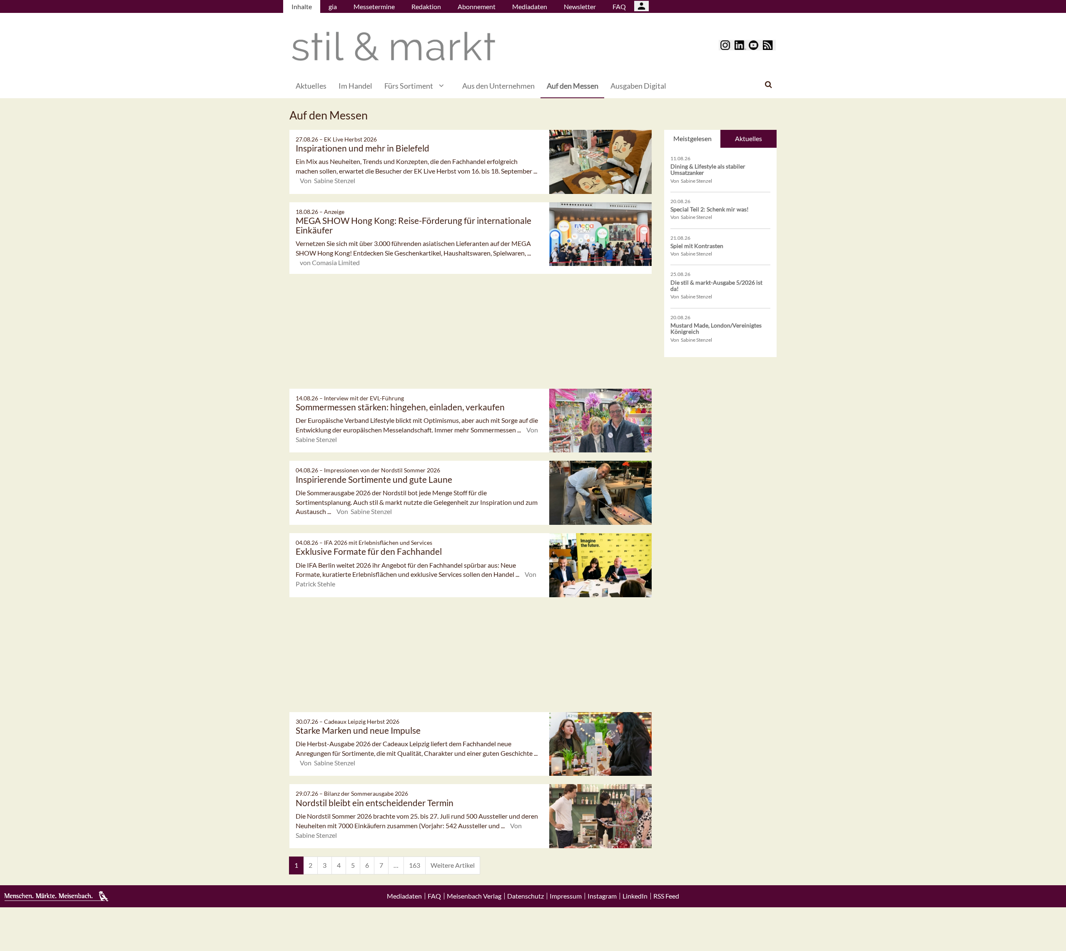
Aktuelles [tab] (748, 138)
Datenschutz (525, 896)
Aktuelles (311, 85)
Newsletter (580, 6)
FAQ (619, 6)
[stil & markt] (393, 46)
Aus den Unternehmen (498, 85)
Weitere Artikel (453, 865)
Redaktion (426, 6)
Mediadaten (529, 6)
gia (333, 6)
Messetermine (374, 6)
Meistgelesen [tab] (692, 138)
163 (414, 865)
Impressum (566, 896)
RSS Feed (666, 896)
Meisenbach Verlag (474, 896)
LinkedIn (635, 896)
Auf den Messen (572, 85)
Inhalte (301, 6)
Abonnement (477, 6)
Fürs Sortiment (408, 85)
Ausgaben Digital (638, 85)
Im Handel (355, 85)
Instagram (602, 896)
